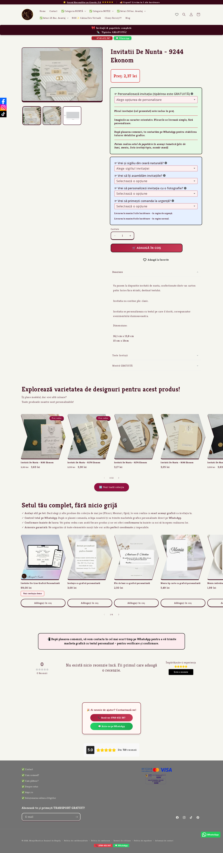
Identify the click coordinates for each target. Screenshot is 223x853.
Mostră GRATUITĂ (122, 365)
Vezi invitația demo (32, 593)
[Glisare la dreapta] (118, 477)
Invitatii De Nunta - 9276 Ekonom (130, 462)
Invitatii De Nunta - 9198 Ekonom (177, 462)
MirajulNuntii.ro (36, 840)
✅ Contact (27, 769)
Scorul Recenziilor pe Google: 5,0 (84, 2)
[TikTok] (3, 114)
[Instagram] (3, 107)
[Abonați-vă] (76, 817)
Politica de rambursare (100, 840)
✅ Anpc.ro (27, 792)
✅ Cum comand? (30, 775)
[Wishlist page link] (176, 14)
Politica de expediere (143, 840)
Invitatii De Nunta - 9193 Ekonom (37, 462)
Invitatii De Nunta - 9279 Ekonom (83, 462)
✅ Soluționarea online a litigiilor (39, 797)
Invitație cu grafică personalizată (83, 583)
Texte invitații (120, 355)
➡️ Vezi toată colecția (111, 487)
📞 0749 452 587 (102, 38)
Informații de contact (164, 840)
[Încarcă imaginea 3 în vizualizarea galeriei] (72, 115)
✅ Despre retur (30, 786)
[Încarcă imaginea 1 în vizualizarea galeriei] (32, 115)
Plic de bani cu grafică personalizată (132, 583)
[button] (73, 11)
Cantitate (115, 229)
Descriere (117, 271)
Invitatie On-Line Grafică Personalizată (40, 583)
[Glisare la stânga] (104, 477)
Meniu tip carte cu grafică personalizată (180, 583)
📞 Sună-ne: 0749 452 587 (111, 717)
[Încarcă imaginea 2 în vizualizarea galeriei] (52, 115)
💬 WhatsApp (122, 38)
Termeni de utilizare (122, 840)
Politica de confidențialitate (76, 840)
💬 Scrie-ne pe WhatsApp (111, 726)
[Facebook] (3, 101)
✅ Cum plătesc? (30, 780)
